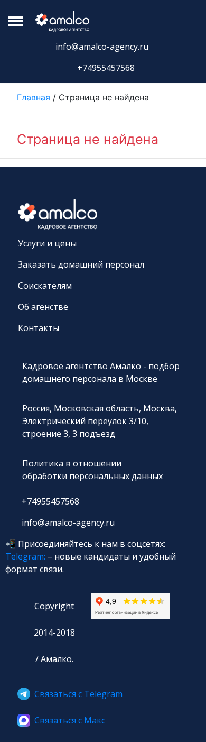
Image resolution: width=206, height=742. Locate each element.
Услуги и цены (47, 243)
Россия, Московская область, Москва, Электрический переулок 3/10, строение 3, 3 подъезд (99, 420)
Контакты (38, 328)
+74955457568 (106, 68)
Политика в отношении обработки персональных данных (92, 469)
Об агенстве (43, 307)
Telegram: (25, 556)
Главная (35, 97)
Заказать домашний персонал (81, 264)
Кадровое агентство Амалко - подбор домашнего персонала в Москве (101, 372)
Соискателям (45, 285)
